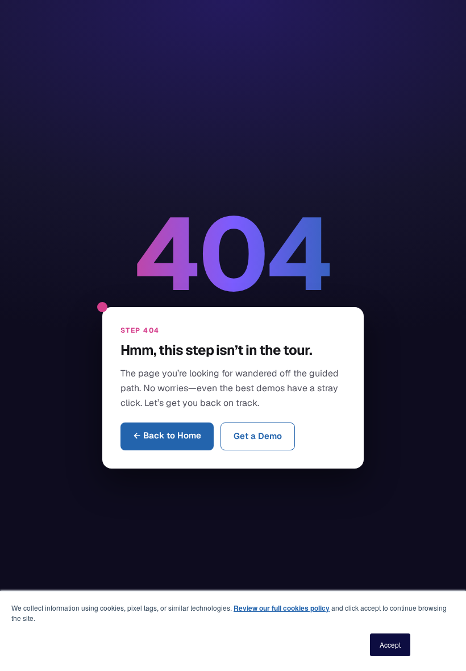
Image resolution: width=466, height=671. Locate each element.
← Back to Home (167, 435)
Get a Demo (258, 435)
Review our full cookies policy (282, 608)
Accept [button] (390, 644)
